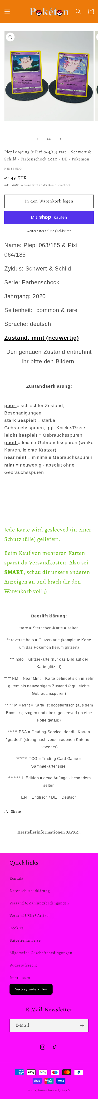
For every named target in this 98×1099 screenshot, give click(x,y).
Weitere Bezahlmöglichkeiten (48, 230)
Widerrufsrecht (23, 965)
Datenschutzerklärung (30, 890)
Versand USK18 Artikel (30, 915)
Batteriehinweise (25, 940)
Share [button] (16, 811)
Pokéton (42, 1090)
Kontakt (17, 878)
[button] (7, 11)
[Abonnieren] (82, 1025)
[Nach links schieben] (37, 138)
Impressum (20, 977)
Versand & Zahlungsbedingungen (39, 903)
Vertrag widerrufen (31, 989)
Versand (26, 185)
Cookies (17, 928)
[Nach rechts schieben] (60, 138)
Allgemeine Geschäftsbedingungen (41, 953)
